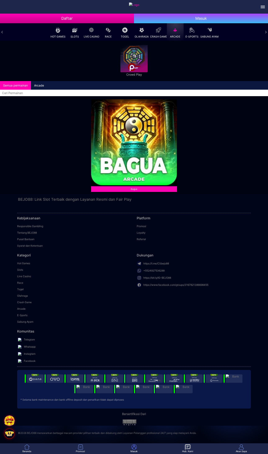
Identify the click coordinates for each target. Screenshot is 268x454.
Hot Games (58, 36)
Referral (141, 239)
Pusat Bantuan (25, 239)
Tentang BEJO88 (27, 232)
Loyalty (141, 232)
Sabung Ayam (209, 36)
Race (108, 36)
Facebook (30, 360)
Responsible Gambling (30, 226)
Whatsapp (30, 346)
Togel (125, 36)
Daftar (67, 18)
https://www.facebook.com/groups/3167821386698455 (175, 284)
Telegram (29, 339)
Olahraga (142, 36)
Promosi (141, 226)
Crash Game (158, 36)
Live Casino (91, 36)
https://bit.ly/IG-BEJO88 (157, 277)
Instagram (29, 353)
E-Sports (192, 36)
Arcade (175, 36)
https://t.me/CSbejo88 (156, 263)
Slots (75, 36)
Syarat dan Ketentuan (30, 245)
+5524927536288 (154, 270)
